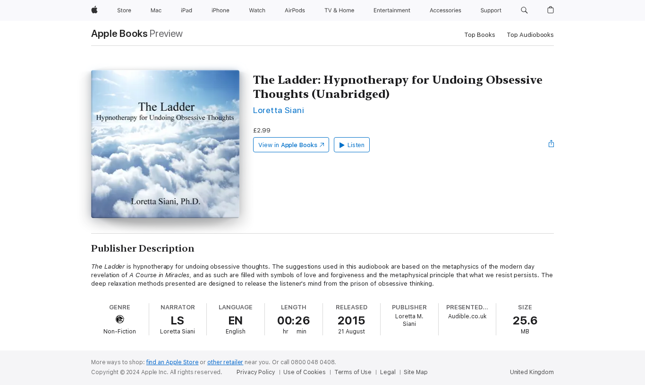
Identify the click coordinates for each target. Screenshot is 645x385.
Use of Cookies (304, 372)
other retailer (225, 362)
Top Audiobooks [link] (530, 34)
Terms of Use (353, 372)
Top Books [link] (479, 34)
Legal (387, 372)
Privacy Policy (256, 372)
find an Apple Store (172, 362)
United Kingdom (532, 372)
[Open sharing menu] (551, 145)
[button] (524, 10)
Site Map (415, 372)
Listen (356, 145)
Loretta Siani (278, 110)
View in (287, 145)
